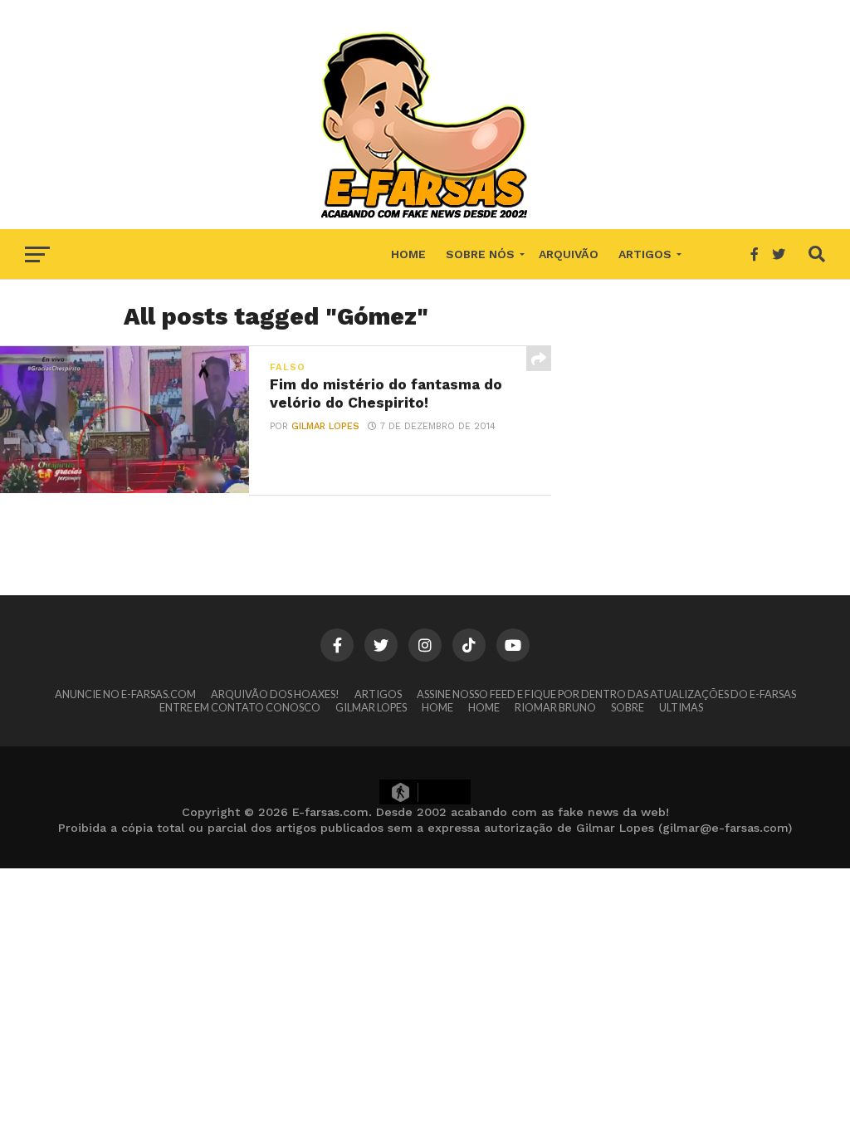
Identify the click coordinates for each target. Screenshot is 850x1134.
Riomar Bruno (555, 707)
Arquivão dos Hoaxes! (275, 694)
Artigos (645, 254)
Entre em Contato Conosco (239, 707)
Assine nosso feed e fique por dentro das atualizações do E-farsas (606, 694)
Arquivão (568, 254)
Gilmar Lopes (325, 426)
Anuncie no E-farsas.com (125, 694)
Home (408, 254)
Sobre (627, 707)
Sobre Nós (480, 254)
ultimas (681, 707)
